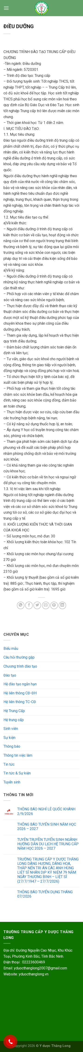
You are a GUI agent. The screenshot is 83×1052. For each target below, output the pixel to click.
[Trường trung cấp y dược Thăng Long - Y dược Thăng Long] (41, 8)
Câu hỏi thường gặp (19, 657)
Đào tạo (9, 675)
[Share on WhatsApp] (20, 605)
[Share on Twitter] (37, 605)
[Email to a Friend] (46, 605)
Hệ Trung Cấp (14, 711)
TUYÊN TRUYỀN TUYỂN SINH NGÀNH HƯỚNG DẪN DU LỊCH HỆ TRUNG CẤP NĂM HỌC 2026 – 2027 (48, 844)
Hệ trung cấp (13, 720)
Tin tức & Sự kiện (17, 773)
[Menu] (6, 8)
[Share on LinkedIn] (62, 605)
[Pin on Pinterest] (54, 605)
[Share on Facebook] (29, 605)
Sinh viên (10, 728)
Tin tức (9, 764)
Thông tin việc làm (17, 755)
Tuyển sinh (11, 782)
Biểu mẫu (10, 648)
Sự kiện (9, 737)
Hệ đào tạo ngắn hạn (20, 684)
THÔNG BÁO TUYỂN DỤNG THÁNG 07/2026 (45, 894)
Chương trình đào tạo (20, 666)
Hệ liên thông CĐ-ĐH (20, 693)
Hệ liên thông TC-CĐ (19, 702)
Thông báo (11, 746)
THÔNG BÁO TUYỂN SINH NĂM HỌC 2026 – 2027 (46, 826)
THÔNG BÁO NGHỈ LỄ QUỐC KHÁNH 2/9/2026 (46, 811)
